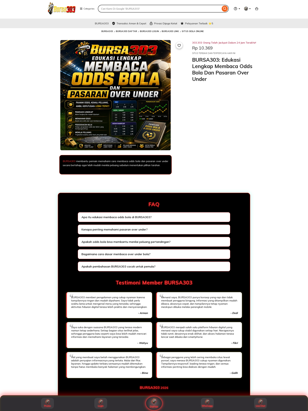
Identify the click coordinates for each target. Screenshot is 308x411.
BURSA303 (107, 31)
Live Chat (260, 406)
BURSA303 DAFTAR (126, 31)
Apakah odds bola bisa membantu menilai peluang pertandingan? (126, 242)
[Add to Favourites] (179, 45)
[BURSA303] (61, 13)
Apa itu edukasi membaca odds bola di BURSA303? (116, 217)
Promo (47, 406)
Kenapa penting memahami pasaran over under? (114, 229)
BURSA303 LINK (170, 31)
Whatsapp (207, 406)
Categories (89, 8)
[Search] (225, 8)
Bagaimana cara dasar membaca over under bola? (115, 254)
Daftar (154, 406)
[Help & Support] (237, 8)
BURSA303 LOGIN (149, 31)
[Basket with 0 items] (257, 8)
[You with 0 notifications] (247, 8)
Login (100, 406)
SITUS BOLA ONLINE (193, 31)
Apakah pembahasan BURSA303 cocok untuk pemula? (118, 266)
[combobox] (159, 8)
